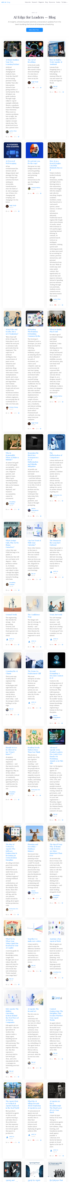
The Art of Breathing (31, 61)
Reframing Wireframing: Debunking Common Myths (34, 332)
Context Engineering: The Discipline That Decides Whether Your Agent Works (56, 1014)
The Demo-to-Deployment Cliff (34, 672)
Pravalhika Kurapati (12, 502)
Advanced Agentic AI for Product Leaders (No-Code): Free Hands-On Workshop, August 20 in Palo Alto (56, 755)
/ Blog (8, 2)
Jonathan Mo (57, 972)
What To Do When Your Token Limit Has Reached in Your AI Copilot (12, 943)
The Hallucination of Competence (56, 455)
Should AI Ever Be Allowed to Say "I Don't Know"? (11, 750)
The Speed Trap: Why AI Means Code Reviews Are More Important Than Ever (56, 850)
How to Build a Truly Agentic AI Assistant (56, 62)
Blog (46, 2)
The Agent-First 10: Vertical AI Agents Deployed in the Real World (12, 1104)
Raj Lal (55, 86)
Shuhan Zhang (13, 407)
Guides (58, 2)
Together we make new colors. (34, 940)
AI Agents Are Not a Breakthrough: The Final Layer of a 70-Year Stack (56, 1106)
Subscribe (28, 2)
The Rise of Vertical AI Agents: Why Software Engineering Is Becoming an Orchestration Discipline (11, 852)
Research (34, 2)
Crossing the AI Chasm (12, 672)
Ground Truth (11, 614)
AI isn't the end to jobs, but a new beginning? (12, 331)
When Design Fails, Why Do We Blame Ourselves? (12, 543)
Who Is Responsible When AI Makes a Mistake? (12, 456)
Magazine (41, 2)
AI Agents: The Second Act (33, 1010)
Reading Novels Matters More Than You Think (34, 749)
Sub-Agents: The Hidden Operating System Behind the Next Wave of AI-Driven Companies (12, 1015)
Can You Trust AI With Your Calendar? (34, 542)
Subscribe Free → (34, 30)
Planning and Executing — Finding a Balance (33, 847)
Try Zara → (64, 2)
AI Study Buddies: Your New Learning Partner (12, 62)
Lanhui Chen (13, 131)
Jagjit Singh (34, 81)
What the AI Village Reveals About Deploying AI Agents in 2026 (34, 1104)
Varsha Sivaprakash (34, 509)
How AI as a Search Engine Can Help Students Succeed (56, 165)
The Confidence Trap (34, 615)
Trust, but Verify (56, 614)
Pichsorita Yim (57, 495)
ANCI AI (3, 2)
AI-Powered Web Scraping (11, 162)
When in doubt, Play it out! (56, 330)
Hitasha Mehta (35, 187)
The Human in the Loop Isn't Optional (55, 542)
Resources (52, 2)
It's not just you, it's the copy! (34, 162)
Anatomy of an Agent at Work (55, 940)
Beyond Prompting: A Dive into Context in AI (56, 674)
